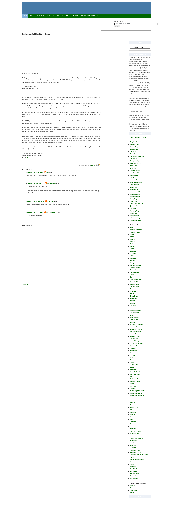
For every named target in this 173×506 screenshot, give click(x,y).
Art (131, 409)
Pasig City (133, 201)
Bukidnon (133, 258)
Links (31, 16)
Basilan (132, 244)
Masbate (133, 322)
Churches (133, 421)
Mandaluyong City (136, 182)
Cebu (131, 277)
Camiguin (133, 270)
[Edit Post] (100, 165)
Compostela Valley (136, 279)
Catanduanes (134, 272)
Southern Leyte (135, 374)
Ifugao (132, 293)
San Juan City (134, 208)
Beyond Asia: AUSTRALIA (89, 16)
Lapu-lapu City (135, 170)
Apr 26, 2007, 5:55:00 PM (35, 212)
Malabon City (134, 180)
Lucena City (134, 175)
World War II (134, 478)
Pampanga (133, 350)
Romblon (133, 360)
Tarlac (132, 383)
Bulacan (132, 260)
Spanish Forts (134, 469)
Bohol (132, 255)
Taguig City (134, 213)
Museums (133, 447)
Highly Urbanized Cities (138, 137)
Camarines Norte (135, 265)
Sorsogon (133, 369)
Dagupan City (134, 161)
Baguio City (134, 147)
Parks (132, 457)
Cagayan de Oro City (137, 156)
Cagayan (133, 263)
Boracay (132, 485)
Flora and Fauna (135, 431)
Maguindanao (134, 317)
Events (29, 158)
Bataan (132, 246)
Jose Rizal (133, 440)
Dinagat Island (135, 286)
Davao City (133, 158)
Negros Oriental (135, 334)
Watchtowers (134, 473)
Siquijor (132, 367)
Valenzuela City (135, 218)
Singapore (50, 16)
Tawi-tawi (133, 386)
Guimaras (133, 291)
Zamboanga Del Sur (136, 393)
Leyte (132, 315)
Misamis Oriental (135, 327)
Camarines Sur (135, 267)
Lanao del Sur (134, 312)
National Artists (135, 450)
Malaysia (75, 16)
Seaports (133, 466)
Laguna (132, 308)
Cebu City (133, 154)
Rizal (131, 357)
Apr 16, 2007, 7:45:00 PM (35, 172)
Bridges (132, 414)
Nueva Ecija (134, 338)
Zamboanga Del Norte (137, 391)
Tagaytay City (134, 211)
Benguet (133, 253)
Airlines (132, 402)
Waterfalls (133, 476)
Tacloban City (134, 215)
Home (25, 16)
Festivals (133, 428)
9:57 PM (93, 165)
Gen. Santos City (135, 163)
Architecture (134, 407)
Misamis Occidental (136, 324)
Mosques (133, 445)
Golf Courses (134, 433)
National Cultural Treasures (139, 454)
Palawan (133, 348)
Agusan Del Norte (136, 229)
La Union (133, 305)
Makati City (133, 177)
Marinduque (134, 319)
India (67, 16)
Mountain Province (136, 329)
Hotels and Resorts (136, 438)
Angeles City (134, 142)
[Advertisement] (68, 23)
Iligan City (133, 165)
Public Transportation (137, 459)
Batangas (133, 251)
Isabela (132, 303)
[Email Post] (97, 165)
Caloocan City (134, 151)
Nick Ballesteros (51, 212)
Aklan (132, 234)
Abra (131, 227)
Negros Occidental (136, 331)
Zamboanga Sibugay (137, 395)
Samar (132, 362)
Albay (132, 236)
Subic (132, 492)
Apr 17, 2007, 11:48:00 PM (35, 201)
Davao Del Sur (134, 284)
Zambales (133, 388)
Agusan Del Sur (135, 232)
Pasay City (133, 199)
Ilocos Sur (133, 298)
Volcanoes (133, 471)
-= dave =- (50, 201)
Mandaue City (134, 184)
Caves (132, 419)
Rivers (132, 464)
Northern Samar (135, 336)
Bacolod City (134, 144)
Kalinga (132, 300)
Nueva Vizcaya (135, 341)
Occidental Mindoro (136, 343)
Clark (131, 488)
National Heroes (135, 452)
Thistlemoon (51, 183)
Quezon (132, 355)
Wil (47, 172)
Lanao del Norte (135, 310)
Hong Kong (40, 16)
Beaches (133, 412)
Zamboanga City (135, 220)
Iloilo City (133, 168)
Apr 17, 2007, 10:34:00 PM (35, 183)
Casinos (132, 417)
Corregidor (133, 490)
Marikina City (134, 189)
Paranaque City (135, 196)
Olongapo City (135, 194)
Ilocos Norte (134, 296)
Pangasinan (134, 353)
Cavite (132, 274)
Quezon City (134, 206)
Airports (132, 405)
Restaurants (134, 462)
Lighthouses (134, 443)
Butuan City (134, 149)
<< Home (25, 284)
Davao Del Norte (135, 282)
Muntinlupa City (135, 192)
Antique (132, 239)
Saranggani (134, 364)
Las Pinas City (134, 173)
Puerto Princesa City (136, 203)
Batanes (132, 248)
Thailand (60, 16)
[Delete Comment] (27, 179)
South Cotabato (135, 372)
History (132, 436)
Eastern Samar (135, 289)
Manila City (133, 187)
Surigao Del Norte (136, 379)
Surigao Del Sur (135, 381)
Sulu (131, 376)
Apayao (132, 241)
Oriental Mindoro (135, 346)
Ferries (132, 426)
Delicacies (133, 424)
